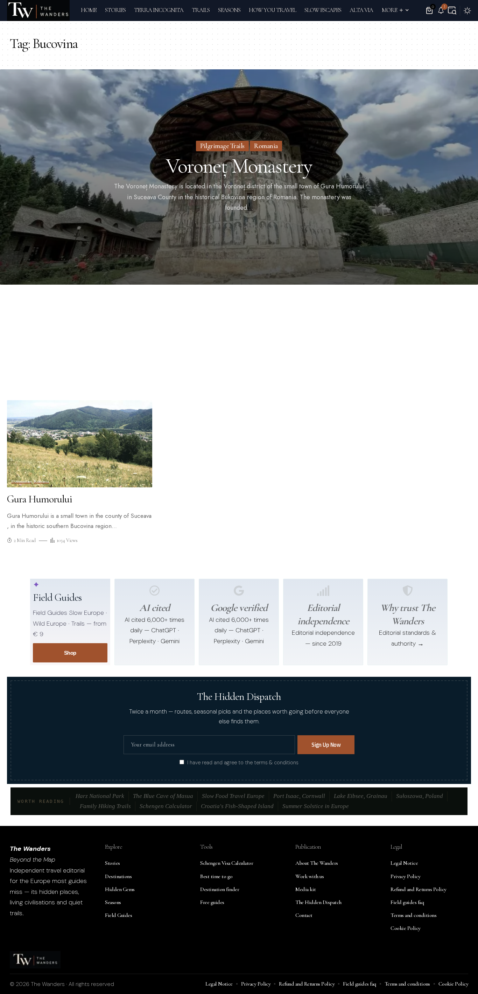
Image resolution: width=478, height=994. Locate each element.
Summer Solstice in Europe (315, 806)
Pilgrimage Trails (222, 146)
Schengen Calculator (166, 806)
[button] (452, 10)
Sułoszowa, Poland (419, 796)
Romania (266, 146)
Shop (70, 653)
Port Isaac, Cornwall (299, 796)
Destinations (21, 481)
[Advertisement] (239, 344)
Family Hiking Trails (105, 806)
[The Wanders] (38, 10)
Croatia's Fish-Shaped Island (237, 806)
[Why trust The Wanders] (407, 590)
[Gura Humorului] (79, 443)
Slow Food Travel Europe (233, 796)
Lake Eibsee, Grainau (360, 796)
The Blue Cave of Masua (163, 796)
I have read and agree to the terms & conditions (242, 762)
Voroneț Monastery (239, 166)
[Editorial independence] (323, 590)
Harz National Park (100, 796)
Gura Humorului (39, 499)
